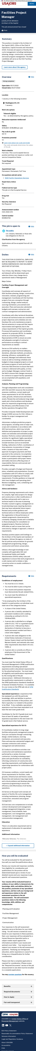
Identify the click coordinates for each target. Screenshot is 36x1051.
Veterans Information (9, 1036)
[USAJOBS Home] (10, 4)
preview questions (15, 974)
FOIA (3, 1048)
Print (5, 30)
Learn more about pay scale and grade (17, 143)
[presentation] (18, 104)
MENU (32, 4)
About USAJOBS (7, 1042)
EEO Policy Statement (9, 1030)
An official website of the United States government (18, 1)
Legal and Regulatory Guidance (12, 1039)
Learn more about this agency (15, 67)
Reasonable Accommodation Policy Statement (17, 1033)
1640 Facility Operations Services (17, 178)
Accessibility (6, 1045)
